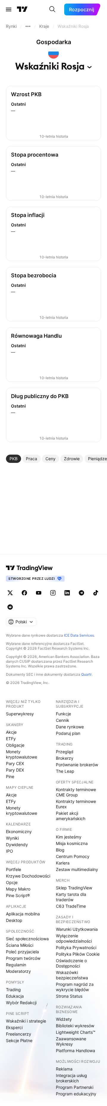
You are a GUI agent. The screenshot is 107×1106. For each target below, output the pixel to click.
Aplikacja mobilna (23, 913)
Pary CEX (15, 763)
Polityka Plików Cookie (78, 954)
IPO (9, 851)
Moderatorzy (18, 971)
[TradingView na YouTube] (38, 593)
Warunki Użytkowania (77, 929)
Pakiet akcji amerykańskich (70, 816)
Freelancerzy (18, 1033)
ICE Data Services (79, 635)
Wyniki (12, 838)
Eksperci (14, 1027)
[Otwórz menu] (9, 9)
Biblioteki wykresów (75, 1025)
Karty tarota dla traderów (71, 897)
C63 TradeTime (71, 906)
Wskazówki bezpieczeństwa (72, 975)
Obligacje (15, 745)
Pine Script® (18, 895)
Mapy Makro (18, 888)
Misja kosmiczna (72, 843)
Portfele (13, 869)
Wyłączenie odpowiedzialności (74, 938)
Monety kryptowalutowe (21, 754)
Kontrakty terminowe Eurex (76, 804)
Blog (60, 849)
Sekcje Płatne (19, 1040)
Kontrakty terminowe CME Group (76, 792)
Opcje (12, 882)
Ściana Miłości (19, 945)
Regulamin (16, 964)
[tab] (13, 459)
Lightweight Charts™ (75, 1032)
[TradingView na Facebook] (24, 593)
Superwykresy (20, 713)
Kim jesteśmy (68, 836)
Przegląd (64, 751)
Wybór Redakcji (21, 1002)
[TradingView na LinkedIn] (67, 593)
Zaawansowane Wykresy (71, 1041)
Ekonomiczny (19, 831)
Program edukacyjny (76, 1093)
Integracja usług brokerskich (71, 1078)
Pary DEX (15, 769)
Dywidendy (17, 844)
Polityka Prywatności (76, 947)
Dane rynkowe (70, 726)
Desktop (14, 920)
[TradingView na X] (10, 593)
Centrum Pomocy (72, 856)
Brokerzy (64, 758)
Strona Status (69, 996)
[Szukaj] (52, 9)
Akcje (11, 732)
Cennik (62, 720)
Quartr (86, 674)
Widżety (64, 1019)
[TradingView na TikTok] (96, 593)
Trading (13, 989)
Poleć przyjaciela (22, 951)
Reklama (64, 1068)
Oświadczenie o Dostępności (71, 963)
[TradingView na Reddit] (10, 607)
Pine (10, 776)
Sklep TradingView (74, 887)
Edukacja (15, 996)
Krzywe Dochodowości (28, 875)
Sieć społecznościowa (27, 938)
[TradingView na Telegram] (81, 593)
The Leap (65, 771)
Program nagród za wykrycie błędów (75, 987)
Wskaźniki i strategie (26, 1020)
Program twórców (23, 958)
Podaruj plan (68, 733)
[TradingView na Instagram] (53, 593)
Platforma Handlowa (75, 1050)
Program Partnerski (74, 1087)
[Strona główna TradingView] (22, 9)
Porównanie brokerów (77, 764)
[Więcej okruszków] (28, 26)
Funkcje (63, 713)
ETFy (11, 738)
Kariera (63, 862)
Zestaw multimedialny (77, 869)
